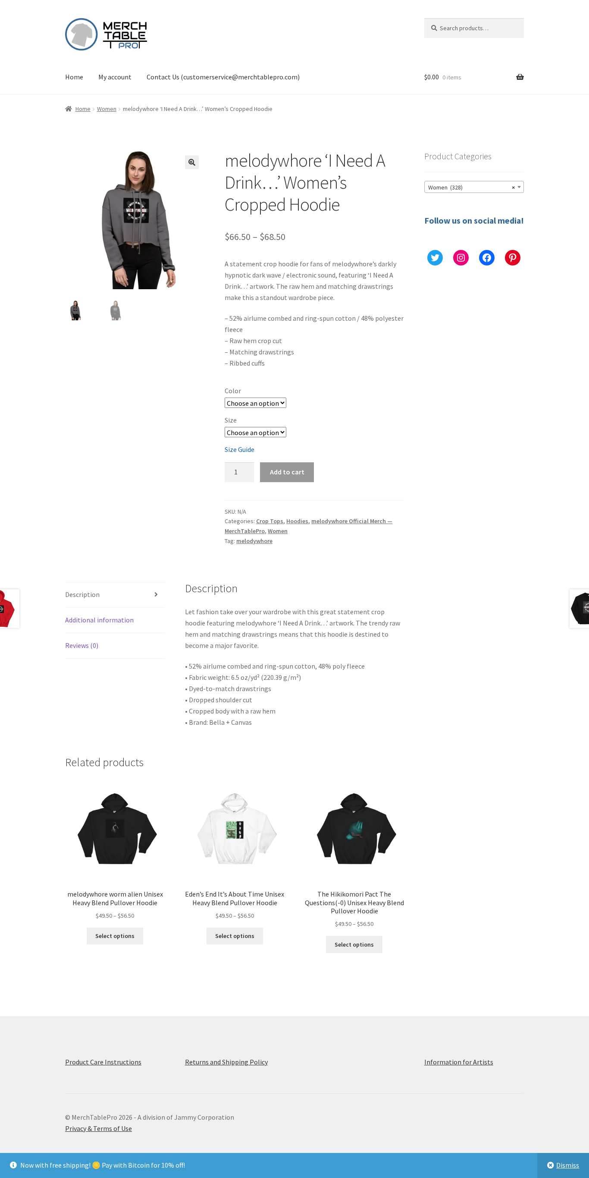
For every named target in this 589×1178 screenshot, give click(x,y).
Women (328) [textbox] (471, 187)
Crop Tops (269, 521)
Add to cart (287, 471)
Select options (115, 936)
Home (74, 77)
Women (106, 109)
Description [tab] (82, 594)
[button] (192, 162)
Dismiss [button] (567, 1165)
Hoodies (297, 521)
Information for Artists (458, 1062)
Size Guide (239, 449)
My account (115, 77)
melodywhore (254, 541)
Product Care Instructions (103, 1062)
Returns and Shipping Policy (226, 1062)
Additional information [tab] (99, 620)
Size (231, 420)
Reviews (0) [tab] (81, 645)
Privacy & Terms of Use (98, 1128)
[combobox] (474, 187)
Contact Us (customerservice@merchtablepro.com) (223, 77)
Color (233, 390)
